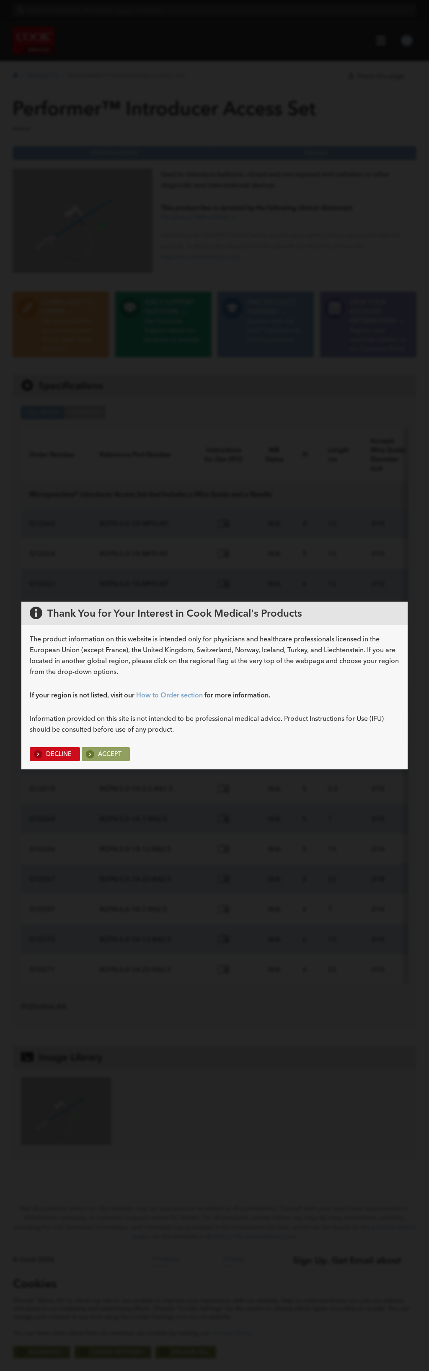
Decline (58, 754)
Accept (108, 754)
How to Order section (169, 695)
